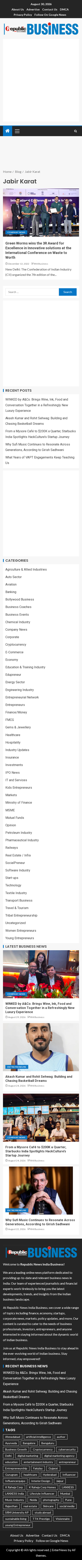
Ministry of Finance (18, 802)
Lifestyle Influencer (42, 1493)
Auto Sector (13, 577)
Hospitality (12, 742)
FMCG (9, 720)
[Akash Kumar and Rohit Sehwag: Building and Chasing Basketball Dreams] (41, 1047)
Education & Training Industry (25, 667)
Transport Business (18, 900)
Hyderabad (50, 1474)
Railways (11, 848)
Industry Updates (17, 750)
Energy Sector (15, 682)
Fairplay (38, 1468)
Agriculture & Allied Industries (26, 569)
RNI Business (41, 263)
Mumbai (65, 1493)
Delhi (8, 1455)
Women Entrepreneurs (20, 930)
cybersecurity (67, 1449)
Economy (11, 660)
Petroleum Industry (18, 833)
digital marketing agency (59, 1455)
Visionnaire (63, 1518)
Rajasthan (11, 1506)
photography (51, 1499)
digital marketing (28, 1455)
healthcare (30, 1474)
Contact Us (49, 9)
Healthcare (12, 735)
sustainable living (15, 1518)
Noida (33, 1499)
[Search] (75, 131)
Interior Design (40, 1481)
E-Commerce (14, 652)
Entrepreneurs (15, 705)
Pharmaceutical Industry (22, 840)
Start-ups (11, 878)
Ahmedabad (12, 1436)
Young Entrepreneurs (19, 938)
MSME (10, 810)
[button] (17, 131)
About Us (18, 9)
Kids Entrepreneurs (18, 787)
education (11, 1462)
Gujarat (53, 1468)
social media (67, 1506)
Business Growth (16, 1449)
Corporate (12, 637)
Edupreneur (13, 675)
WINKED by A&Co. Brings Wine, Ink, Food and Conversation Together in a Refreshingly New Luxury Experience (36, 405)
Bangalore (29, 1443)
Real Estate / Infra (18, 855)
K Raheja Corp (14, 1487)
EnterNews (59, 1550)
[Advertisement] (41, 79)
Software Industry (17, 870)
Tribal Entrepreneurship (21, 915)
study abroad (43, 1512)
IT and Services (16, 780)
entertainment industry (38, 1462)
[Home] (7, 131)
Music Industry (14, 1499)
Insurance (12, 757)
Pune (68, 1499)
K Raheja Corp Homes (42, 1487)
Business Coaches (18, 607)
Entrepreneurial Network (22, 697)
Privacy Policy (23, 14)
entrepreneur (67, 1462)
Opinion (10, 825)
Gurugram (11, 1474)
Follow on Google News (50, 14)
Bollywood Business (19, 599)
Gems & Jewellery (18, 727)
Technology (13, 885)
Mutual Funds (14, 818)
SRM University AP (17, 1512)
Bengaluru (47, 1443)
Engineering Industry (19, 690)
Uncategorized (15, 923)
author (61, 1436)
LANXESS (68, 1487)
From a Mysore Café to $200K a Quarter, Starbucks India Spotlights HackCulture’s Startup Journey (35, 1151)
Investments (14, 765)
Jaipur (59, 1481)
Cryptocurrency (15, 644)
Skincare (48, 1506)
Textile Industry (16, 893)
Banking (10, 592)
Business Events (17, 614)
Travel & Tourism (16, 908)
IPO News (12, 772)
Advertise (33, 9)
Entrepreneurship (16, 1468)
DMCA (64, 9)
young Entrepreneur (17, 1525)
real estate (30, 1506)
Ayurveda (11, 1443)
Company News (16, 232)
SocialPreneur (15, 863)
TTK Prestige (41, 1518)
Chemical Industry (17, 622)
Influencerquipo (15, 1481)
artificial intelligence (38, 1436)
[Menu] (17, 131)
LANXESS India (14, 1493)
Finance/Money (16, 712)
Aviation (11, 584)
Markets (11, 795)
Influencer (69, 1474)
